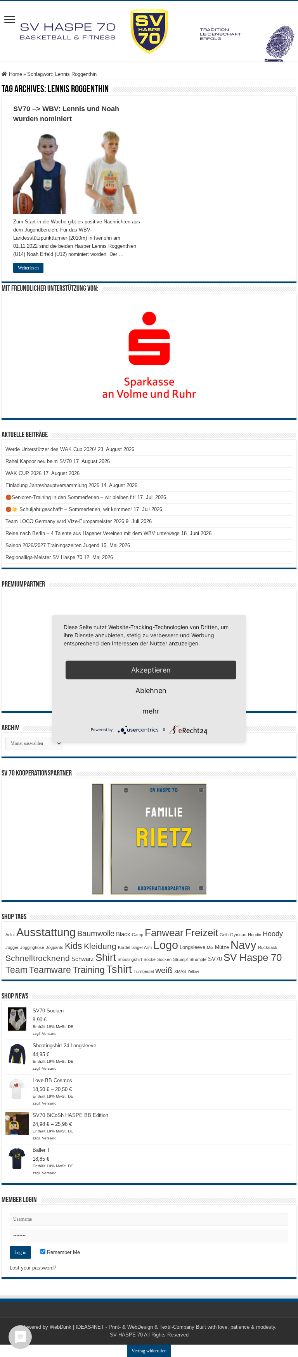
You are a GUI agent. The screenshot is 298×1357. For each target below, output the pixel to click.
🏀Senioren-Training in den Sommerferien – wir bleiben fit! (70, 497)
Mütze (222, 947)
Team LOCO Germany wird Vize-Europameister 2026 (64, 521)
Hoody (273, 934)
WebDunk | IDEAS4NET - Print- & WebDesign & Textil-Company (122, 1327)
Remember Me (62, 1252)
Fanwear (164, 932)
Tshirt (119, 969)
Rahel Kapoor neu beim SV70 (38, 461)
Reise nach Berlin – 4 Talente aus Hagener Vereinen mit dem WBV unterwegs (92, 533)
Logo (165, 945)
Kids (73, 946)
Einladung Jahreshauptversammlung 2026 (52, 485)
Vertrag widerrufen (149, 1351)
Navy (243, 945)
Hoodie (254, 934)
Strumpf (180, 959)
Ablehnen (150, 690)
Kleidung (100, 946)
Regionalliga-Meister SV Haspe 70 (43, 557)
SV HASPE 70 (126, 1335)
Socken (164, 959)
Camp (137, 934)
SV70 (215, 959)
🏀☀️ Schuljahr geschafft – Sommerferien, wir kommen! (68, 509)
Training (89, 970)
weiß (164, 970)
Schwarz (82, 959)
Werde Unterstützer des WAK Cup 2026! (50, 449)
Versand (49, 1033)
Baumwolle (95, 933)
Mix (210, 947)
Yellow (193, 971)
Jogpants (54, 947)
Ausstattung (46, 932)
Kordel (124, 947)
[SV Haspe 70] (149, 31)
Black (123, 934)
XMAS (180, 971)
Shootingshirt (130, 959)
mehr (150, 711)
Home (14, 74)
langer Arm (142, 947)
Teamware (50, 970)
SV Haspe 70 (253, 957)
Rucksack (267, 947)
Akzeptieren (151, 670)
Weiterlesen (28, 268)
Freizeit (201, 932)
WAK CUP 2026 (23, 473)
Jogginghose (32, 947)
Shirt (105, 957)
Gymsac (238, 934)
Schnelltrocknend (37, 958)
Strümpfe (197, 959)
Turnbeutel (143, 971)
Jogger (12, 947)
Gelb (224, 934)
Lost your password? (33, 1268)
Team (16, 970)
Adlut (10, 934)
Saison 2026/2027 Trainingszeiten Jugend (52, 545)
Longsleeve (192, 947)
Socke (150, 959)
